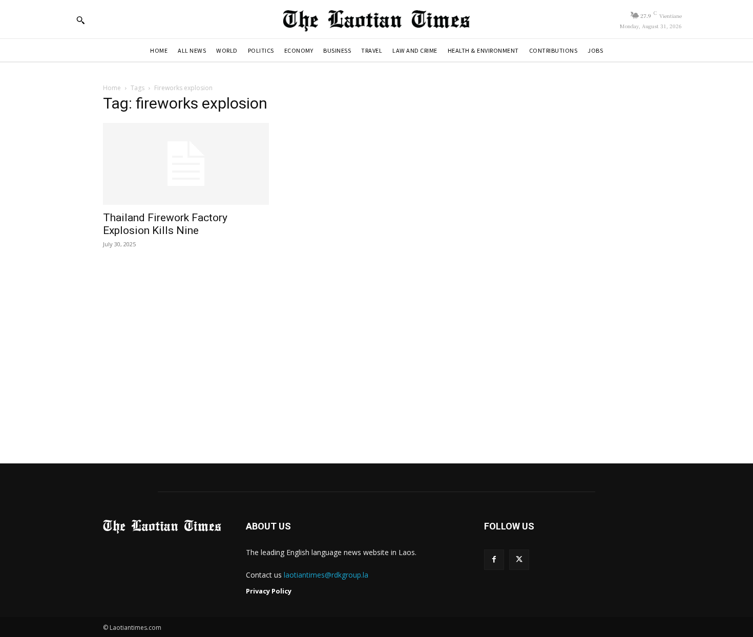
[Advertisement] (376, 357)
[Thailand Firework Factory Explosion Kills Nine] (186, 164)
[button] (80, 20)
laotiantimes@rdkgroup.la (326, 575)
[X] (519, 559)
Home (112, 87)
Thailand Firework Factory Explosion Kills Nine (165, 224)
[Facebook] (494, 559)
